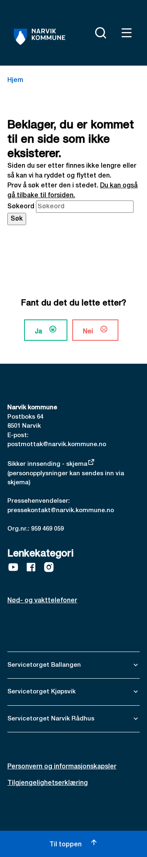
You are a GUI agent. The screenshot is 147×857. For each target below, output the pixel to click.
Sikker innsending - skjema (47, 464)
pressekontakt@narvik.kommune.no (60, 510)
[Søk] (99, 32)
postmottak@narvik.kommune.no (56, 444)
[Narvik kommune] (39, 37)
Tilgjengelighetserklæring (47, 783)
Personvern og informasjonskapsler (61, 767)
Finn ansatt (79, 31)
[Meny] (125, 32)
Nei (88, 332)
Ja (38, 332)
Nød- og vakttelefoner (42, 601)
